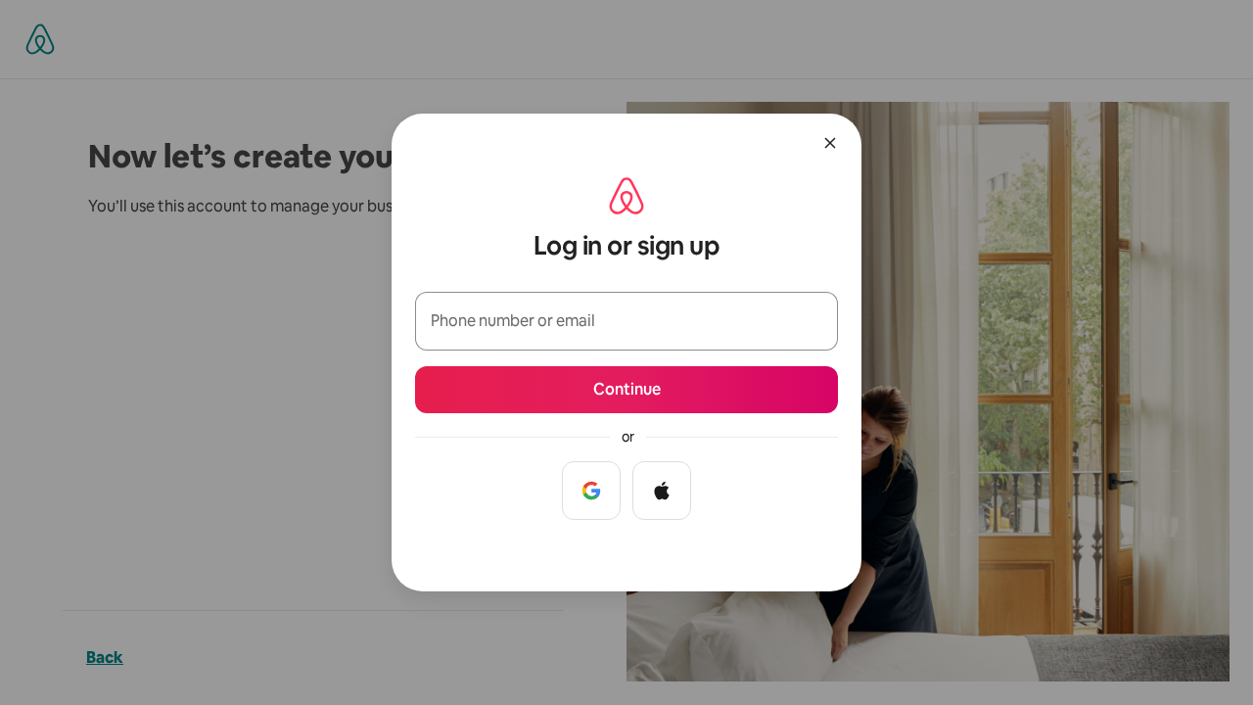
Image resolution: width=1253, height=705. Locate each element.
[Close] (830, 143)
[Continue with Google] (591, 490)
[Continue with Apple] (661, 490)
